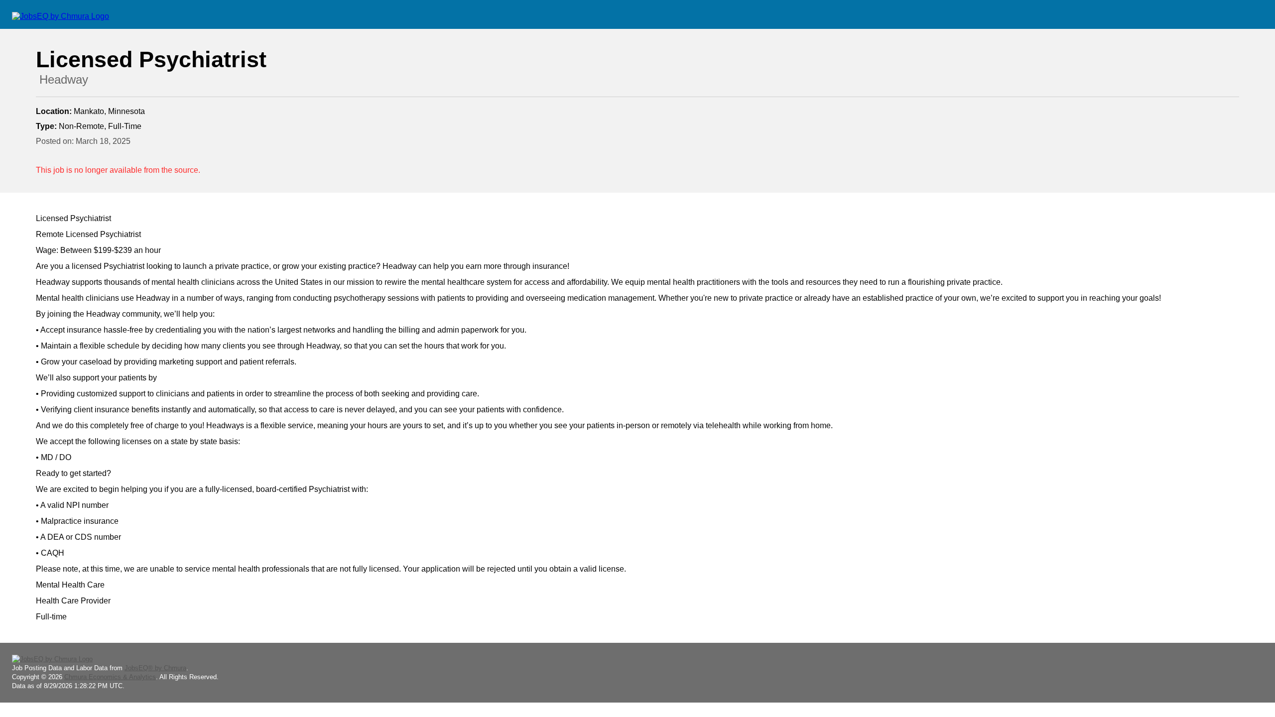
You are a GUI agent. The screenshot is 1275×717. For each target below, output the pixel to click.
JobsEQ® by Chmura (155, 668)
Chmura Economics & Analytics (110, 677)
